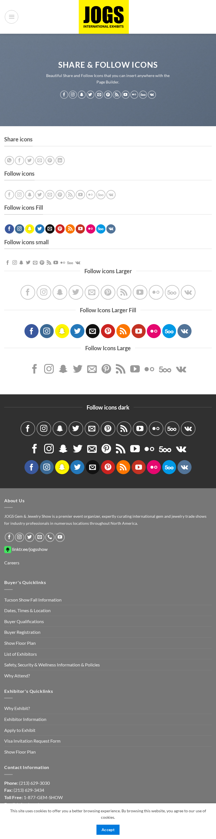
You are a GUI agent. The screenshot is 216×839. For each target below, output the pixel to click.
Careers (11, 562)
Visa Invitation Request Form (32, 740)
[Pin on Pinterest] (50, 160)
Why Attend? (17, 675)
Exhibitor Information (25, 719)
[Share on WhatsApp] (9, 160)
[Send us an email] (99, 95)
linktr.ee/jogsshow (29, 549)
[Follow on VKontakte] (152, 95)
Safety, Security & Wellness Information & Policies (52, 664)
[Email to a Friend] (39, 160)
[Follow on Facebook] (64, 95)
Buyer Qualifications (24, 621)
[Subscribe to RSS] (117, 95)
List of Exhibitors (20, 654)
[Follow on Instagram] (73, 95)
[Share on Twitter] (29, 160)
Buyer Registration (22, 632)
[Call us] (50, 537)
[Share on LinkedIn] (60, 160)
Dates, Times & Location (27, 610)
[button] (11, 17)
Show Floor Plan (20, 643)
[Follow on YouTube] (125, 95)
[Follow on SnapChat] (82, 95)
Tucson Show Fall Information (33, 599)
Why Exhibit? (17, 708)
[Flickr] (134, 95)
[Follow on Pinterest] (108, 95)
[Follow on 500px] (143, 95)
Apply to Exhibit (19, 730)
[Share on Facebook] (19, 160)
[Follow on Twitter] (90, 95)
